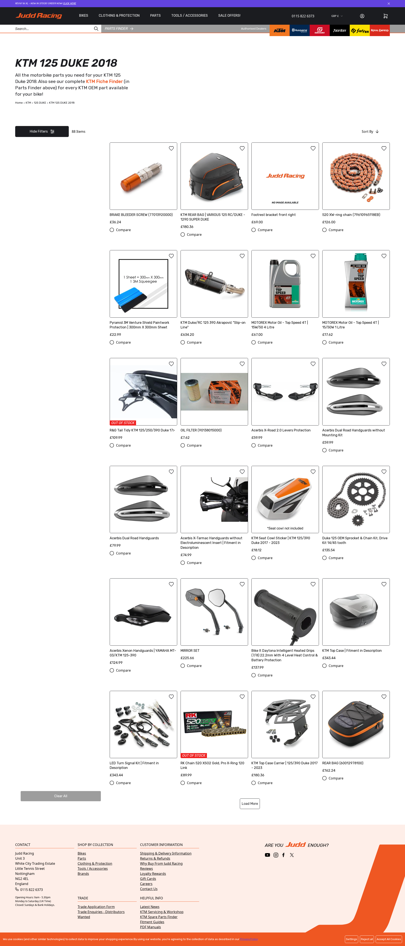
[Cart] (385, 16)
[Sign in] (362, 16)
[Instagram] (276, 855)
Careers (146, 883)
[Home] (38, 16)
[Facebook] (284, 855)
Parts (82, 858)
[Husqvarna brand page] (300, 30)
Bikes (82, 853)
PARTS (155, 16)
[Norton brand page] (340, 30)
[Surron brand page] (360, 30)
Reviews (146, 868)
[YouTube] (267, 855)
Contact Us (149, 888)
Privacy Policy (249, 939)
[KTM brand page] (280, 30)
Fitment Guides (152, 922)
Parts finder (116, 29)
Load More (250, 804)
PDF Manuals (150, 927)
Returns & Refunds (155, 858)
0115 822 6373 (303, 16)
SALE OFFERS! (229, 16)
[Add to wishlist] (171, 148)
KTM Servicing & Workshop (162, 911)
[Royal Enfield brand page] (380, 30)
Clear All (60, 796)
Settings (351, 939)
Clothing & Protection (95, 863)
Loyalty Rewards (153, 873)
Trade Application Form (96, 906)
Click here (69, 3)
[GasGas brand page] (320, 30)
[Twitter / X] (291, 855)
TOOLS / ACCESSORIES (189, 16)
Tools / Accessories (93, 868)
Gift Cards (148, 878)
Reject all (367, 939)
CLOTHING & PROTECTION (119, 16)
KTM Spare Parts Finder (159, 917)
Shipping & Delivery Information (166, 853)
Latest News (149, 906)
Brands (83, 873)
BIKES (83, 16)
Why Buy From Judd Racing (161, 863)
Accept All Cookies (389, 939)
